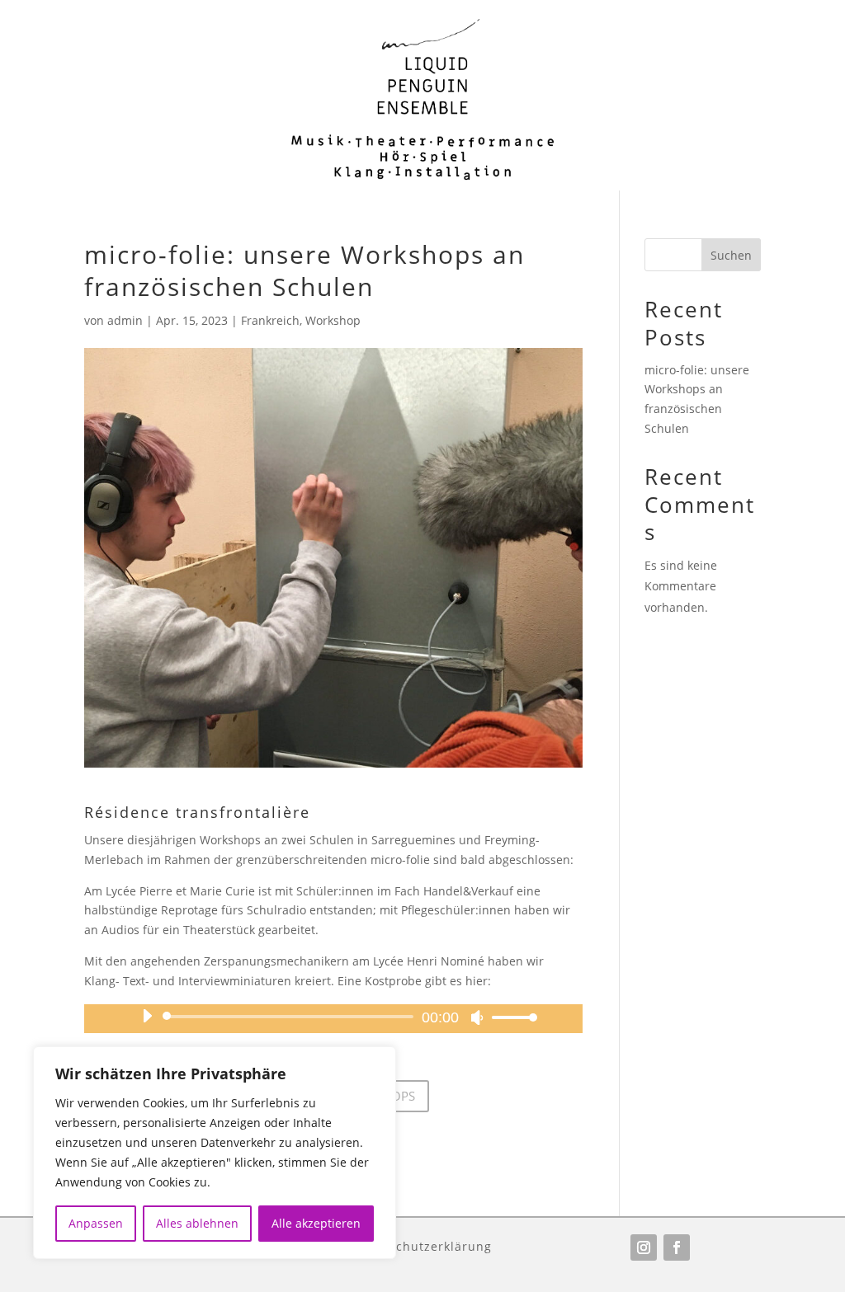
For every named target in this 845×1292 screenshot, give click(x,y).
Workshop (333, 320)
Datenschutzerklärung (422, 1245)
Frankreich (270, 320)
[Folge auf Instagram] (643, 1247)
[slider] (510, 1017)
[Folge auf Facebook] (676, 1247)
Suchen (731, 255)
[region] (214, 1152)
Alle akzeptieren (316, 1223)
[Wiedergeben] (147, 1016)
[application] (333, 1016)
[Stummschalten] (477, 1017)
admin (125, 320)
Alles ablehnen (197, 1223)
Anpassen (95, 1223)
